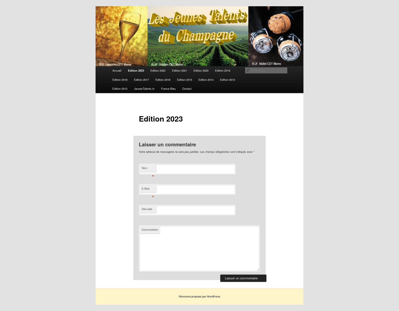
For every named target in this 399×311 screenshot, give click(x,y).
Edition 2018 (119, 80)
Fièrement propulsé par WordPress (199, 296)
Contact (187, 89)
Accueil (116, 70)
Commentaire (150, 229)
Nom (148, 169)
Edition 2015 (184, 80)
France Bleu (168, 89)
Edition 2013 (227, 80)
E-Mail (148, 190)
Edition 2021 (179, 70)
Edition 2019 (222, 70)
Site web (147, 209)
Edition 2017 (141, 80)
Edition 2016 (162, 80)
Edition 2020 (200, 70)
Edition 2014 (205, 80)
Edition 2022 (157, 70)
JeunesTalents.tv (144, 89)
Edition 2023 (136, 70)
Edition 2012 (119, 89)
